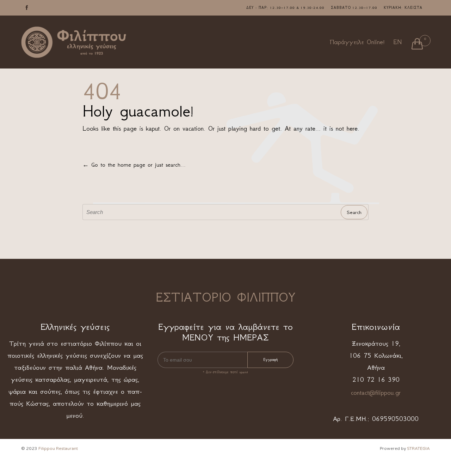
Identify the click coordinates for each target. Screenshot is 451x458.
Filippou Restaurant (58, 448)
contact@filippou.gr (376, 393)
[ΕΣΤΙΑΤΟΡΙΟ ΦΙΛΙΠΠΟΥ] (74, 42)
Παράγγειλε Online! (357, 42)
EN (397, 42)
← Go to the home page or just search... (134, 164)
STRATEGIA (418, 448)
